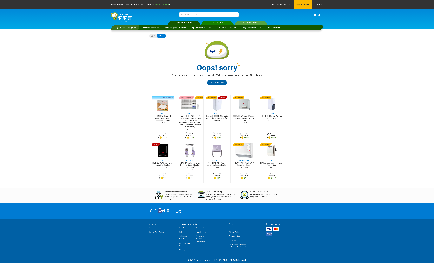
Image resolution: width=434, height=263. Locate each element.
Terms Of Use (234, 236)
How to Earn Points (156, 232)
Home (152, 36)
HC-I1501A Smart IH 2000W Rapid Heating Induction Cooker (162, 118)
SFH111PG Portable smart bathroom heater (217, 164)
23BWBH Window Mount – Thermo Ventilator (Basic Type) (244, 118)
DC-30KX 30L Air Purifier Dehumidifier (271, 117)
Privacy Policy (234, 232)
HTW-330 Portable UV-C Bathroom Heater (244, 164)
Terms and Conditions (237, 228)
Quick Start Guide (303, 4)
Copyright (232, 240)
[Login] (319, 15)
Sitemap (182, 250)
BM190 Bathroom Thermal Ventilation (271, 164)
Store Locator (201, 232)
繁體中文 (318, 4)
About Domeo (154, 228)
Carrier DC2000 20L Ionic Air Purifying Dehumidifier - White (217, 118)
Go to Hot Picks (217, 82)
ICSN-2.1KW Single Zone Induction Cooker (162, 164)
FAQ (273, 4)
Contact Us (200, 228)
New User (182, 228)
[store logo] (121, 17)
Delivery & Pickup (284, 4)
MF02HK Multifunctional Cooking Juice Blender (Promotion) (190, 165)
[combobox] (209, 14)
